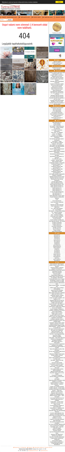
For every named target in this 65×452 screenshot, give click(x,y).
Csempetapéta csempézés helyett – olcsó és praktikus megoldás (57, 364)
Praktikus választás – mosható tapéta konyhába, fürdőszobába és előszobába (57, 388)
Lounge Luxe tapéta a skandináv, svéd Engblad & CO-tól (56, 298)
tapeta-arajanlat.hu (57, 259)
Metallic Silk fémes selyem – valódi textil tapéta (57, 396)
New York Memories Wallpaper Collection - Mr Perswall (57, 143)
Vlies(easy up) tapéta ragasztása (56, 204)
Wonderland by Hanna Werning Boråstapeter (57, 180)
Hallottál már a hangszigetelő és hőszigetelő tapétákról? (57, 339)
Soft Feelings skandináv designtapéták (56, 174)
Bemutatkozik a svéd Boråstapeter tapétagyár (57, 154)
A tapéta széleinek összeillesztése (57, 220)
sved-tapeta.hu (57, 238)
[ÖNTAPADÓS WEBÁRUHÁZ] (40, 11)
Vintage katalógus (56, 123)
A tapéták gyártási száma (57, 73)
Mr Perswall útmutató (57, 200)
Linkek (58, 233)
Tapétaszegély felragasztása (57, 275)
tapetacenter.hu (57, 235)
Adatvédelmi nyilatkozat (39, 447)
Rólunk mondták (57, 404)
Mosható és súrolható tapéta (57, 391)
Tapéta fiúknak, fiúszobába (57, 291)
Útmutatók (58, 70)
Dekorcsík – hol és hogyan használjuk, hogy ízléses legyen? (56, 334)
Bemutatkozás (57, 444)
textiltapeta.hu (57, 243)
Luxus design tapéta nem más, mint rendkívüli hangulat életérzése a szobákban (57, 399)
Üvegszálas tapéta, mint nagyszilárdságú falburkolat (57, 411)
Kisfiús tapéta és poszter (57, 314)
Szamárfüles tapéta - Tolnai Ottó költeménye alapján (57, 427)
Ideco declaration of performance (57, 114)
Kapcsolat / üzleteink (60, 17)
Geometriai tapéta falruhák (57, 362)
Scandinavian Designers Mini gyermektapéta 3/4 (57, 169)
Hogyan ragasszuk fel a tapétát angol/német (57, 206)
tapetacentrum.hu (44, 450)
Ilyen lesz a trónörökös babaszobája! (57, 437)
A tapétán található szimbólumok (56, 75)
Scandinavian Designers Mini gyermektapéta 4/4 (57, 172)
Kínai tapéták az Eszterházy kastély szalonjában (57, 422)
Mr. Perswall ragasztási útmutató (56, 96)
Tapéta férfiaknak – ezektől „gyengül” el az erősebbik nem (57, 327)
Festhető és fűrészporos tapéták (56, 84)
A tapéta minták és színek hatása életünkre (56, 79)
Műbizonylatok (58, 106)
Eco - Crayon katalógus (56, 213)
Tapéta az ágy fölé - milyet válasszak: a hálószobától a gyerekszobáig (57, 304)
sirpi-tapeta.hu (57, 251)
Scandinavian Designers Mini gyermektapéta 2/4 (57, 167)
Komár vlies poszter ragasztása (57, 202)
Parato (57, 203)
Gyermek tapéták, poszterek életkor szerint (57, 377)
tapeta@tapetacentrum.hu (33, 450)
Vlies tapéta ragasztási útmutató (57, 77)
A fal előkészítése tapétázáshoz (57, 91)
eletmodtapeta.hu (56, 256)
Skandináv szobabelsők (57, 175)
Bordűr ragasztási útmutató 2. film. (57, 184)
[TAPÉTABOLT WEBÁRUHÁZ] (57, 11)
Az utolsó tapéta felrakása (57, 181)
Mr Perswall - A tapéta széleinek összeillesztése (56, 128)
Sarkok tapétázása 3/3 (56, 188)
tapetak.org (57, 258)
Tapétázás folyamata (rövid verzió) (57, 177)
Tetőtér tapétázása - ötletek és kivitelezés (57, 385)
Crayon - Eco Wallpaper (57, 133)
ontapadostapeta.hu (57, 246)
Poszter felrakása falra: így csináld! (57, 281)
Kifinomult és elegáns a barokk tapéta (57, 354)
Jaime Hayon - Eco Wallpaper (57, 132)
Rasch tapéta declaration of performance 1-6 (56, 116)
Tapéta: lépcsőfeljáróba (57, 272)
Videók (58, 120)
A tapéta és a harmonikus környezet (57, 419)
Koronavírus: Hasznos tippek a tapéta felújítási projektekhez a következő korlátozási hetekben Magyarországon (56, 324)
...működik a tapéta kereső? (56, 63)
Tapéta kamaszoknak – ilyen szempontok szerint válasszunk (57, 332)
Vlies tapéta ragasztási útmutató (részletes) (57, 93)
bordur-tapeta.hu (57, 255)
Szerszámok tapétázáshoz (57, 226)
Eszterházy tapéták (57, 430)
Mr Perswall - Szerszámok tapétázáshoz (57, 130)
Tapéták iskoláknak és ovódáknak (56, 382)
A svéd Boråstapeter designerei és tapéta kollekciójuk (57, 406)
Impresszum (17, 447)
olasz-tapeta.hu (57, 241)
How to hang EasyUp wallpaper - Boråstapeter (57, 137)
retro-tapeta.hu (57, 252)
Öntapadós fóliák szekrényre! (57, 393)
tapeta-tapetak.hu (56, 247)
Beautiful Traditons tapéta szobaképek (57, 151)
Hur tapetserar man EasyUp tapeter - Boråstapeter (57, 139)
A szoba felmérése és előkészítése (57, 197)
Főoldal (3, 17)
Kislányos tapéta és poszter (56, 312)
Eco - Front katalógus (57, 209)
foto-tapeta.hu (57, 250)
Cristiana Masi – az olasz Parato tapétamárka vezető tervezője (57, 402)
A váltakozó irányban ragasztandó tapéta (57, 72)
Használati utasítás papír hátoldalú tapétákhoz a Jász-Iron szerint (57, 101)
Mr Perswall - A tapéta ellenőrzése (57, 126)
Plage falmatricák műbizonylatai (57, 107)
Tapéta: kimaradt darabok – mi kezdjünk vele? (57, 286)
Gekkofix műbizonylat (57, 109)
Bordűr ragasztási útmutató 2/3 (57, 185)
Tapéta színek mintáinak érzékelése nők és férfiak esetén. (57, 358)
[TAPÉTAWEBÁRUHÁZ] (8, 11)
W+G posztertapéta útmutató (57, 85)
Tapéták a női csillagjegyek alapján (57, 394)
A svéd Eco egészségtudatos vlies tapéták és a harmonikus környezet (57, 413)
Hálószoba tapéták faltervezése (57, 371)
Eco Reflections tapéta (56, 159)
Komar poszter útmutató (57, 86)
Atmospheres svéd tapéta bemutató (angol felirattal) (57, 147)
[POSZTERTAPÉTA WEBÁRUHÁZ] (24, 11)
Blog (58, 262)
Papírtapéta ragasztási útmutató (57, 95)
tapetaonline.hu (57, 260)
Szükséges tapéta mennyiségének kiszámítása (57, 82)
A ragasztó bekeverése (57, 223)
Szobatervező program (57, 67)
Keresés (9, 19)
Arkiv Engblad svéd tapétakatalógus (57, 145)
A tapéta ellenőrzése (57, 225)
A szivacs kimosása (57, 218)
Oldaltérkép (24, 447)
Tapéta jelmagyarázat (57, 90)
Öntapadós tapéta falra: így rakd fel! (57, 300)
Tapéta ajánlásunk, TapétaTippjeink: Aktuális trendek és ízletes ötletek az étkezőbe (57, 265)
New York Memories (57, 229)
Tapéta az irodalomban (56, 429)
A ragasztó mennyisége (57, 222)
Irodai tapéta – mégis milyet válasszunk (57, 337)
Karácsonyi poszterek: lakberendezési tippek (56, 283)
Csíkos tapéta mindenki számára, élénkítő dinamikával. (56, 369)
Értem (59, 2)
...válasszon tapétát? (57, 61)
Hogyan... (58, 60)
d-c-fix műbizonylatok (57, 111)
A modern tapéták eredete (57, 409)
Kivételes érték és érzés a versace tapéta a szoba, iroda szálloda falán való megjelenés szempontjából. (57, 316)
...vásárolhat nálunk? (57, 64)
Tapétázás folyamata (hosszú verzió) (57, 176)
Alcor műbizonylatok (57, 110)
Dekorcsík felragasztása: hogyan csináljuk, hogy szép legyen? (57, 302)
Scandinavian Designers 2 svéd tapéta (56, 162)
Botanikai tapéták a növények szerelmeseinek (57, 356)
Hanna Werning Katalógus (57, 231)
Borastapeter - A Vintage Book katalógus (57, 211)
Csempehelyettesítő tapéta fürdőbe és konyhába (57, 347)
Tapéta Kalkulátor (57, 69)
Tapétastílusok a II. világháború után (57, 408)
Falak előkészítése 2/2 (56, 122)
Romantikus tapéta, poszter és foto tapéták (57, 373)
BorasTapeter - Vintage (57, 141)
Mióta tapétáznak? (57, 420)
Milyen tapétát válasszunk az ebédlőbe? (57, 292)
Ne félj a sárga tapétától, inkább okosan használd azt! (57, 352)
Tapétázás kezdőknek (57, 336)
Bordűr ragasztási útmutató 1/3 (57, 186)
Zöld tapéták (56, 379)
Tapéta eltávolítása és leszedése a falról (57, 380)
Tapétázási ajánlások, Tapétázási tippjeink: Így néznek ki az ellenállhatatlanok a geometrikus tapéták (57, 269)
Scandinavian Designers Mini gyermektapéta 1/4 (57, 164)
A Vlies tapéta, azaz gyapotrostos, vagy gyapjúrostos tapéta (57, 416)
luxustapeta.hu (57, 242)
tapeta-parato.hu (57, 240)
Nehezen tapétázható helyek (57, 89)
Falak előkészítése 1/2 (56, 194)
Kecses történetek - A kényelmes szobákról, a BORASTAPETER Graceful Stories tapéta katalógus (57, 310)
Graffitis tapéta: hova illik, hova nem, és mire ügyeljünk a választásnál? (57, 277)
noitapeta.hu (57, 249)
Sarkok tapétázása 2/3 (56, 189)
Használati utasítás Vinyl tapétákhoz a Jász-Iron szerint (57, 103)
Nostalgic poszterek (57, 227)
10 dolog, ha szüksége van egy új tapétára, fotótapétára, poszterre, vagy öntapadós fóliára (57, 320)
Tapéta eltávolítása (57, 125)
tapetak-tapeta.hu (56, 254)
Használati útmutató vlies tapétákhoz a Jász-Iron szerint (57, 98)
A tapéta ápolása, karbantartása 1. (57, 442)
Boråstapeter (57, 152)
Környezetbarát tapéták (57, 440)
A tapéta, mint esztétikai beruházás (57, 386)
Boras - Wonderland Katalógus (57, 214)
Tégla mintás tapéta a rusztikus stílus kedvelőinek (57, 349)
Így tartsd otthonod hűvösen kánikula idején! (57, 432)
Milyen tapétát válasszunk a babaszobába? (56, 342)
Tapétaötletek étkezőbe (57, 271)
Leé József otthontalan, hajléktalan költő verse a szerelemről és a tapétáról (57, 425)
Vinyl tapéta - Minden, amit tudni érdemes (57, 361)
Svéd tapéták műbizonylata (57, 112)
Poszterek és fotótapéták (57, 375)
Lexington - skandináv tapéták (57, 160)
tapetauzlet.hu (57, 237)
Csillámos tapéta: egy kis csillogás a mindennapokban (57, 288)
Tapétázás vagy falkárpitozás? (57, 434)
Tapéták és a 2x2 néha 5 (57, 381)
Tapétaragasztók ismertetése (57, 87)
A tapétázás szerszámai (57, 418)
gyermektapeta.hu (56, 245)
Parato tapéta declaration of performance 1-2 (57, 118)
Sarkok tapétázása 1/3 (56, 190)
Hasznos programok (58, 66)
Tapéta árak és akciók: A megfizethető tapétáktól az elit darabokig (57, 344)
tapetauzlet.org (57, 236)
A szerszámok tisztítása (57, 217)
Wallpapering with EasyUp (57, 76)
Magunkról (30, 447)
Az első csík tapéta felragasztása (57, 191)
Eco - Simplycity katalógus (57, 212)
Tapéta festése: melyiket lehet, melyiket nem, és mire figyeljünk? (57, 307)
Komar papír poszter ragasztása (57, 216)
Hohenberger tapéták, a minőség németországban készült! (56, 296)
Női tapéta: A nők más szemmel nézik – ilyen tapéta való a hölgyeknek (57, 329)
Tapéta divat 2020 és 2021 (57, 294)
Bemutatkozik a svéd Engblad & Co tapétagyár (57, 157)
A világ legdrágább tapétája (57, 443)
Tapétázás (57, 198)
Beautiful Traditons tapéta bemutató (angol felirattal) (57, 149)
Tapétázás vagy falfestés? (57, 435)
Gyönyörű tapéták (56, 274)
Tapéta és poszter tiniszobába (57, 290)
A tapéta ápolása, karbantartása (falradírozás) (57, 439)
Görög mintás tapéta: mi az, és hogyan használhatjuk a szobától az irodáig (56, 279)
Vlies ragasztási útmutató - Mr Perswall (57, 221)
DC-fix (57, 199)
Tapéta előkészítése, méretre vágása (57, 195)
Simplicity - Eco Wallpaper (57, 135)
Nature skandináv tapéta (57, 161)
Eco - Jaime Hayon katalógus (57, 208)
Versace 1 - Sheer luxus (57, 390)
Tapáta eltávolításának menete (57, 183)
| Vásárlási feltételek (48, 447)
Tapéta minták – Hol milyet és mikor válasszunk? (57, 367)
